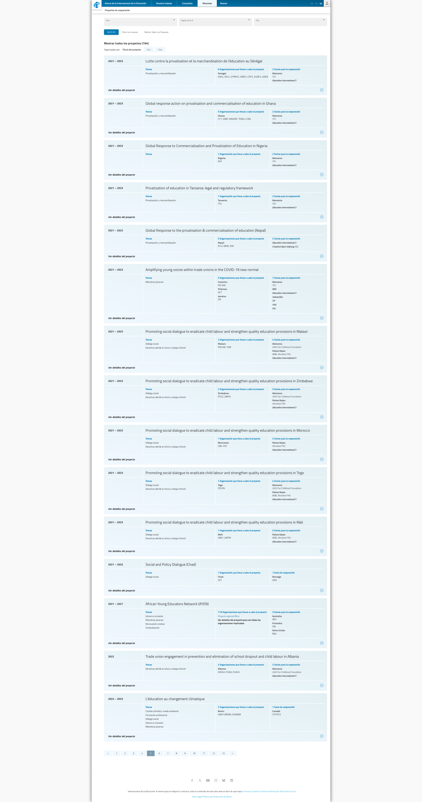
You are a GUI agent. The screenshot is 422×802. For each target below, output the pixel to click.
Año (257, 20)
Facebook (192, 780)
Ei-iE (97, 5)
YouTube (208, 780)
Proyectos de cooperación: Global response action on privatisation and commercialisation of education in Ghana (215, 116)
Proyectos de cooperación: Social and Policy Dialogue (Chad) (215, 576)
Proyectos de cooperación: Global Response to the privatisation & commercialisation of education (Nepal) (215, 242)
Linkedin (232, 780)
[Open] (174, 19)
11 (204, 753)
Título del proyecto (131, 49)
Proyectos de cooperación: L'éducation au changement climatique (215, 716)
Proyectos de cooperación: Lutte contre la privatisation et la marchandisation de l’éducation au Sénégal (215, 74)
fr (316, 3)
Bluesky (224, 780)
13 (223, 753)
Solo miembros (327, 3)
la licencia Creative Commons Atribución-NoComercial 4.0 (268, 791)
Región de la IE (187, 20)
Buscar (111, 32)
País (107, 20)
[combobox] (138, 23)
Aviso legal (197, 796)
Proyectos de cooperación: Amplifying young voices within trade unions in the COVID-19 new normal (215, 293)
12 (213, 753)
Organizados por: (112, 49)
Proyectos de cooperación (117, 10)
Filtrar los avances (130, 32)
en (312, 3)
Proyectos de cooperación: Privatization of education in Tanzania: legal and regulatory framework (215, 201)
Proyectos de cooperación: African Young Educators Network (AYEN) (215, 622)
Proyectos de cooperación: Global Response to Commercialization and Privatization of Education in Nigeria (215, 159)
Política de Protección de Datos (217, 796)
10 (194, 753)
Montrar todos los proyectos (156, 32)
